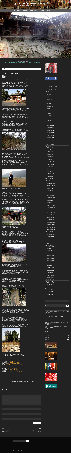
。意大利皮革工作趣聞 (49, 157)
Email (3, 412)
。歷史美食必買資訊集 (49, 164)
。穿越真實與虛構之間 (49, 168)
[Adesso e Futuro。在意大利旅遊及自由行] (51, 79)
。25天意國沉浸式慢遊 (49, 149)
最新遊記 (18, 10)
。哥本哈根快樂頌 (48, 94)
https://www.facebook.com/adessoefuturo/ (15, 362)
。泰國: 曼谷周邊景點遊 (49, 135)
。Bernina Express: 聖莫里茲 (50, 246)
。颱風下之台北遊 (48, 115)
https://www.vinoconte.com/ (12, 369)
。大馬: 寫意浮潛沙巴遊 (49, 123)
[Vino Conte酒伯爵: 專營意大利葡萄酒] (51, 359)
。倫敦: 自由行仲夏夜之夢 (50, 185)
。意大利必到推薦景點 (49, 156)
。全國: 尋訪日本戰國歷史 (50, 202)
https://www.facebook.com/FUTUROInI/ (14, 365)
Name (3, 407)
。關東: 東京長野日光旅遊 (50, 222)
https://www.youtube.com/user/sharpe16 (14, 364)
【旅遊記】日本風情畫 (48, 194)
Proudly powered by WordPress (18, 450)
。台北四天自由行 (48, 108)
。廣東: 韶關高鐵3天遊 (49, 267)
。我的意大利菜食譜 (49, 291)
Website (3, 417)
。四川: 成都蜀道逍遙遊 (23, 381)
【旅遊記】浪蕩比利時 (48, 241)
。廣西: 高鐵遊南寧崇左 (49, 268)
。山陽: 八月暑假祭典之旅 (50, 212)
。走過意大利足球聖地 (49, 176)
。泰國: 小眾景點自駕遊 (49, 132)
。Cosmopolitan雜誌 (49, 289)
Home (14, 10)
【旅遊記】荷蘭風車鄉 (48, 272)
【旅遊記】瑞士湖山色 (48, 245)
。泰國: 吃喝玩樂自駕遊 (49, 130)
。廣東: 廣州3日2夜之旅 (49, 265)
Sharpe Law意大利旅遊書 (33, 10)
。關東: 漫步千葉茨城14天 (50, 224)
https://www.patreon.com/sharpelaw (13, 363)
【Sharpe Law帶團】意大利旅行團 (50, 89)
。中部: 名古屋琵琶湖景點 (50, 195)
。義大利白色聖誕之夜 (49, 173)
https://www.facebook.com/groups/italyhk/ (14, 371)
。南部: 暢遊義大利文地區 (50, 250)
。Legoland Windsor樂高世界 (50, 181)
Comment (4, 394)
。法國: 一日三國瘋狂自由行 (50, 234)
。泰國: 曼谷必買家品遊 (49, 137)
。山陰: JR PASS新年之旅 (50, 210)
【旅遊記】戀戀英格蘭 (48, 180)
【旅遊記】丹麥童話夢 (48, 91)
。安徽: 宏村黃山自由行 (49, 263)
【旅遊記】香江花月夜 (48, 281)
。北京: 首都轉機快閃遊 (49, 260)
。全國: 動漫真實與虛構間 (50, 200)
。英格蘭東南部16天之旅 (49, 188)
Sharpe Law (25, 61)
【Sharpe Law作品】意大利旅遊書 (50, 86)
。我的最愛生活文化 (49, 294)
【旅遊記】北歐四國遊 (48, 96)
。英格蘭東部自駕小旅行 (49, 190)
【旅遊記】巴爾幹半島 (48, 142)
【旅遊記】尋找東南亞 (48, 120)
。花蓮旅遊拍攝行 (48, 113)
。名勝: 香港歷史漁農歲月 (50, 282)
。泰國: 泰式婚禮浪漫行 (49, 140)
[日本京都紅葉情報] (51, 380)
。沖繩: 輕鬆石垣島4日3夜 (50, 219)
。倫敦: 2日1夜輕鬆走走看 (50, 183)
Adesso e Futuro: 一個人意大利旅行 (32, 3)
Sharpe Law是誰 (24, 10)
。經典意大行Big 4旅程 (49, 169)
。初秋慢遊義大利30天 (49, 154)
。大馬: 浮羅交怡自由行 (49, 125)
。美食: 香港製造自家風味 (50, 284)
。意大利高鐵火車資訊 (49, 159)
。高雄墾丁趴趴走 (48, 116)
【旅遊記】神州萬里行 (31, 381)
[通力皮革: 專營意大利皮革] (51, 369)
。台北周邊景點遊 (48, 106)
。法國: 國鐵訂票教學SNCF (50, 236)
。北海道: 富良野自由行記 (50, 207)
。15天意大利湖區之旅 (49, 147)
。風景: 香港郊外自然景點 (50, 286)
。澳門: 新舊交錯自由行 (49, 270)
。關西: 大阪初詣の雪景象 (50, 227)
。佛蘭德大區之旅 (48, 243)
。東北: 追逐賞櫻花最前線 (50, 215)
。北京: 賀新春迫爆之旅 (49, 258)
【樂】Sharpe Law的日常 (49, 288)
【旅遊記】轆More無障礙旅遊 (49, 279)
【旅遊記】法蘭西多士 (48, 231)
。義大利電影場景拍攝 (49, 174)
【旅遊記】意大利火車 (48, 178)
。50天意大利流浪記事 (49, 151)
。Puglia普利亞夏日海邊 (49, 152)
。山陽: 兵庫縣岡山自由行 (50, 214)
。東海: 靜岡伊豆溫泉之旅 (50, 217)
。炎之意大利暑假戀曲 (49, 166)
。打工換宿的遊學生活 (49, 161)
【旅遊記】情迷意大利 (48, 146)
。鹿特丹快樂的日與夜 (49, 277)
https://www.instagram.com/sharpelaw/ (14, 370)
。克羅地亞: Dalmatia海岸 (50, 144)
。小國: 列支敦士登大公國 (50, 251)
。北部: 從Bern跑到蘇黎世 (50, 248)
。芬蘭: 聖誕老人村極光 (49, 99)
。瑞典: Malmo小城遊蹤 (49, 98)
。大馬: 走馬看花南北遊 (49, 127)
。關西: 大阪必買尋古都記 (50, 229)
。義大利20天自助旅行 (49, 171)
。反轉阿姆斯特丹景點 (49, 275)
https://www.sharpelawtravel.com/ (13, 361)
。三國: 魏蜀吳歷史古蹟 (14, 381)
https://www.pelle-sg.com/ (12, 368)
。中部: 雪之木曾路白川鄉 (50, 197)
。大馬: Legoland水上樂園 (50, 122)
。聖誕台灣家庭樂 (48, 111)
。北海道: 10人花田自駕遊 (50, 205)
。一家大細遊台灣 (48, 103)
